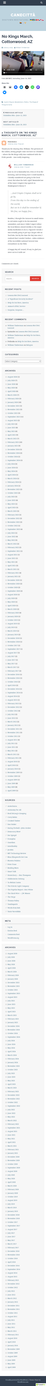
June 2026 (11, 384)
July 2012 (11, 714)
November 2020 (14, 584)
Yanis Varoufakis (14, 911)
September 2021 (14, 551)
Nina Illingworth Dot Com (18, 857)
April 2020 (12, 605)
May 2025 (11, 431)
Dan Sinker (12, 824)
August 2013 (12, 700)
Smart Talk (12, 871)
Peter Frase (12, 864)
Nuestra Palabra (14, 861)
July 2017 (11, 656)
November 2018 (14, 642)
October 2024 (13, 457)
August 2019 (12, 624)
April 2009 (12, 790)
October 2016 (13, 682)
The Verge (11, 897)
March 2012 (12, 722)
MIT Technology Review (17, 853)
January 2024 (13, 486)
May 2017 (11, 664)
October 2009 (13, 776)
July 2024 (11, 464)
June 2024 (11, 468)
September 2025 (14, 417)
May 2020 (11, 602)
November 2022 (14, 522)
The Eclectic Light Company (18, 886)
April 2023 (12, 507)
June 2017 (11, 660)
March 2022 (12, 544)
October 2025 (13, 413)
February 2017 (13, 671)
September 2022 (14, 529)
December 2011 (13, 729)
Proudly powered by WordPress (17, 1380)
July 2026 (11, 380)
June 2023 (11, 500)
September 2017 (14, 649)
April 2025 (12, 435)
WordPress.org (13, 938)
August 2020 (12, 594)
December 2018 (13, 638)
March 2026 (12, 395)
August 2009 (12, 780)
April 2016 (12, 685)
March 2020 (12, 609)
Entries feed (12, 931)
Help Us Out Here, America (18, 303)
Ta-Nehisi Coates (14, 882)
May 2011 (11, 751)
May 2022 (11, 540)
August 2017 (12, 653)
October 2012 (13, 711)
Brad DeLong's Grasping (17, 813)
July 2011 (11, 743)
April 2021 (12, 565)
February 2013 (13, 703)
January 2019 (13, 634)
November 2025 (14, 409)
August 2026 (12, 377)
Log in (10, 927)
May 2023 (11, 504)
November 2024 (14, 453)
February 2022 (13, 547)
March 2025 (12, 438)
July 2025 (11, 424)
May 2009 (11, 787)
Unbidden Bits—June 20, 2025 (15, 123)
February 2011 (13, 758)
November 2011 (14, 732)
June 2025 (11, 428)
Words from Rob (14, 908)
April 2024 (12, 475)
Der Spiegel (12, 835)
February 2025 (13, 442)
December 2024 (13, 449)
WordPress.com (22, 1382)
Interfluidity (12, 846)
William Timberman (22, 47)
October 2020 (13, 587)
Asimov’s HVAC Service (16, 306)
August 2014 (12, 696)
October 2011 (13, 736)
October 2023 (13, 493)
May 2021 (11, 562)
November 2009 (14, 772)
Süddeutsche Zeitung (16, 879)
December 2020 (13, 580)
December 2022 (13, 518)
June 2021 (11, 558)
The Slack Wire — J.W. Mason (19, 893)
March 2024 (12, 478)
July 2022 (11, 533)
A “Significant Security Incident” (20, 299)
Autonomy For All (14, 810)
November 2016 (14, 678)
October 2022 (13, 526)
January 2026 (13, 402)
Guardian (11, 842)
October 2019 (13, 620)
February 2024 (13, 482)
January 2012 (13, 725)
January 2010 (13, 769)
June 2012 (11, 718)
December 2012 (13, 707)
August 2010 (12, 761)
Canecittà (23, 15)
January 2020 (13, 616)
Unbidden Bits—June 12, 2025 (15, 114)
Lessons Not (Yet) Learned (18, 295)
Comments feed (14, 934)
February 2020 (13, 613)
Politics (26, 102)
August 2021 (12, 555)
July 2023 (11, 497)
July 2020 (11, 598)
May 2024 (11, 471)
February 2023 (13, 515)
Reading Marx (13, 868)
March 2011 (12, 754)
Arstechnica (12, 806)
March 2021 (12, 569)
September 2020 (14, 591)
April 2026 (12, 391)
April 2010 (12, 765)
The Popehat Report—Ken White (20, 890)
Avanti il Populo (9, 102)
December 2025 (13, 406)
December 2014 (13, 689)
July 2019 (11, 627)
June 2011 (11, 747)
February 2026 (13, 398)
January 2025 (13, 446)
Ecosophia (11, 839)
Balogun (29, 345)
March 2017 (12, 667)
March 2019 (12, 631)
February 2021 (13, 573)
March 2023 (12, 511)
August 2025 (12, 420)
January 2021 (13, 576)
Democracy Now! (14, 832)
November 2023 (14, 489)
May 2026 (11, 388)
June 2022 (11, 536)
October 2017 (13, 645)
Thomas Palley (13, 901)
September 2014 (14, 693)
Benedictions (19, 102)
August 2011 (12, 740)
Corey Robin (12, 817)
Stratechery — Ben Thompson (19, 875)
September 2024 (14, 460)
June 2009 (11, 783)
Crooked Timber (14, 821)
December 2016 (13, 674)
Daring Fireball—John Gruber (19, 828)
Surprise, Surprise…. (16, 310)
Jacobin (10, 850)
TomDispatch (13, 904)
